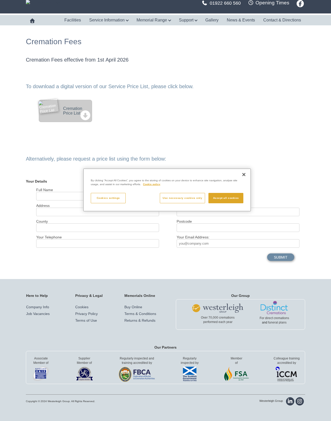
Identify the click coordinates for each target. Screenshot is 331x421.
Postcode (184, 221)
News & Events (241, 20)
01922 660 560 (225, 3)
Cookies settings (108, 198)
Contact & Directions (282, 20)
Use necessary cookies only (182, 198)
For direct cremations (274, 318)
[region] (167, 190)
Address (43, 206)
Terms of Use (86, 320)
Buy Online (133, 307)
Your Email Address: (193, 237)
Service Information (107, 20)
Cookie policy (151, 184)
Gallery (212, 20)
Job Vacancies (38, 314)
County (42, 221)
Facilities (72, 20)
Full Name (44, 190)
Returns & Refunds (139, 320)
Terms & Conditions (140, 314)
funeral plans (277, 322)
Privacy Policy (86, 314)
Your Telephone (49, 237)
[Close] (244, 174)
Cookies (81, 307)
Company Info (37, 307)
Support (186, 20)
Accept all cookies (226, 198)
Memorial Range (152, 20)
